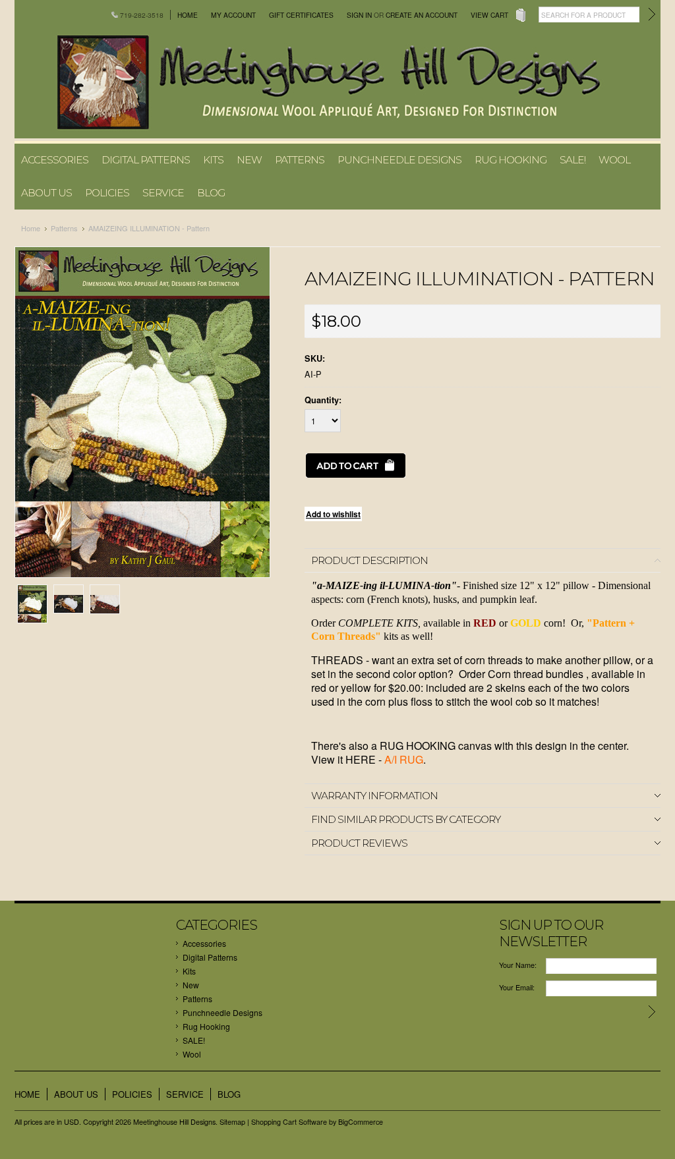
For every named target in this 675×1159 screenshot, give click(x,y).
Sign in (359, 15)
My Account (233, 15)
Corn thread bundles (537, 673)
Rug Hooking (510, 160)
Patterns (299, 160)
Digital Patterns (146, 160)
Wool (614, 160)
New (249, 160)
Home (187, 15)
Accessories (54, 160)
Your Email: (517, 987)
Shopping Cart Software (289, 1122)
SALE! (572, 160)
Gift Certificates (301, 15)
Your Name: (518, 965)
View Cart (489, 15)
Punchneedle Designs (399, 160)
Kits (213, 160)
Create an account (421, 15)
